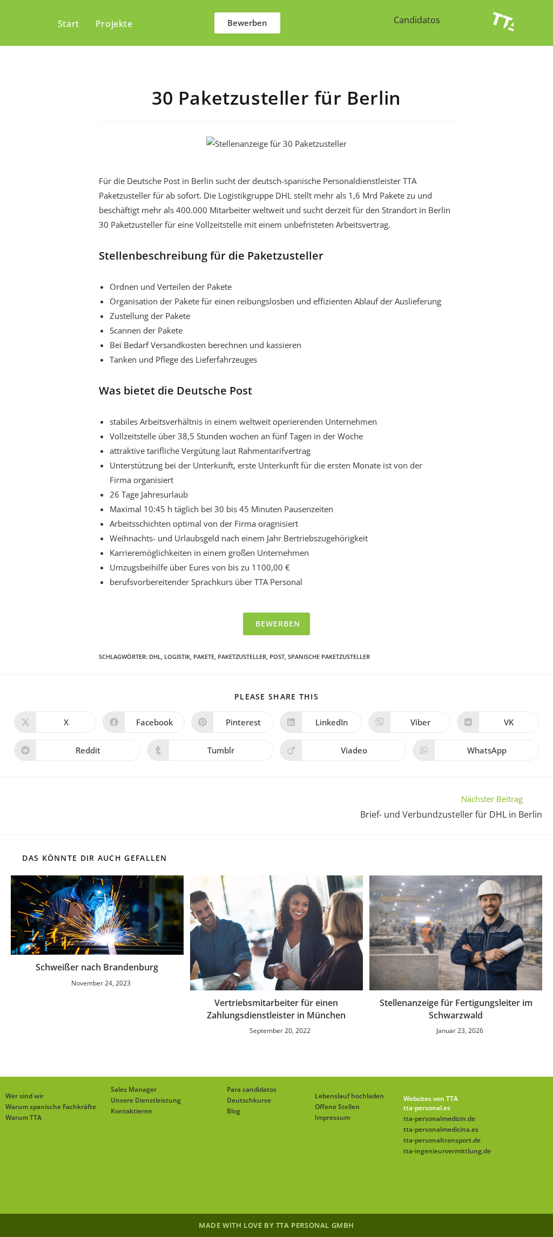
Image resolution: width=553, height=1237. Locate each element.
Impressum (332, 1117)
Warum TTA (23, 1117)
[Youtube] (341, 1187)
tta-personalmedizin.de (439, 1118)
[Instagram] (263, 1187)
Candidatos (417, 20)
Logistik (177, 657)
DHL (155, 657)
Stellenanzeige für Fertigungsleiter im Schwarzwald (456, 1009)
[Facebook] (237, 1187)
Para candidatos (251, 1089)
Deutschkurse (249, 1100)
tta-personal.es (426, 1107)
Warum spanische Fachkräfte (50, 1106)
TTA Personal (278, 581)
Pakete (203, 657)
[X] (211, 1187)
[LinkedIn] (289, 1187)
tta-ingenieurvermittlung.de (447, 1151)
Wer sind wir (24, 1095)
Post (277, 657)
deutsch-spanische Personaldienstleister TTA (334, 180)
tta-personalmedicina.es (440, 1129)
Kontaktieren (131, 1111)
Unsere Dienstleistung (146, 1100)
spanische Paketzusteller (329, 657)
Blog (233, 1111)
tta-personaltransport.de (442, 1140)
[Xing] (315, 1187)
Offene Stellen (337, 1106)
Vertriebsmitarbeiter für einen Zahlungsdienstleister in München (276, 1009)
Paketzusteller (242, 657)
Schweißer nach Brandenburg (97, 967)
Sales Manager (134, 1089)
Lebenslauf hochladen (349, 1095)
